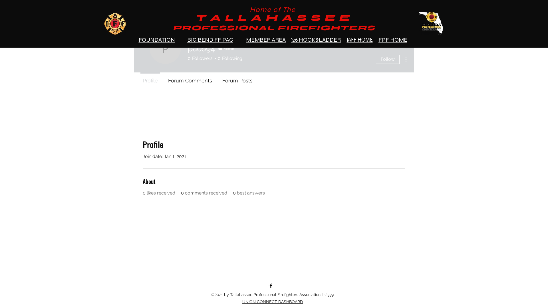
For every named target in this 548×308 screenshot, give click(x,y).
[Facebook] (271, 286)
